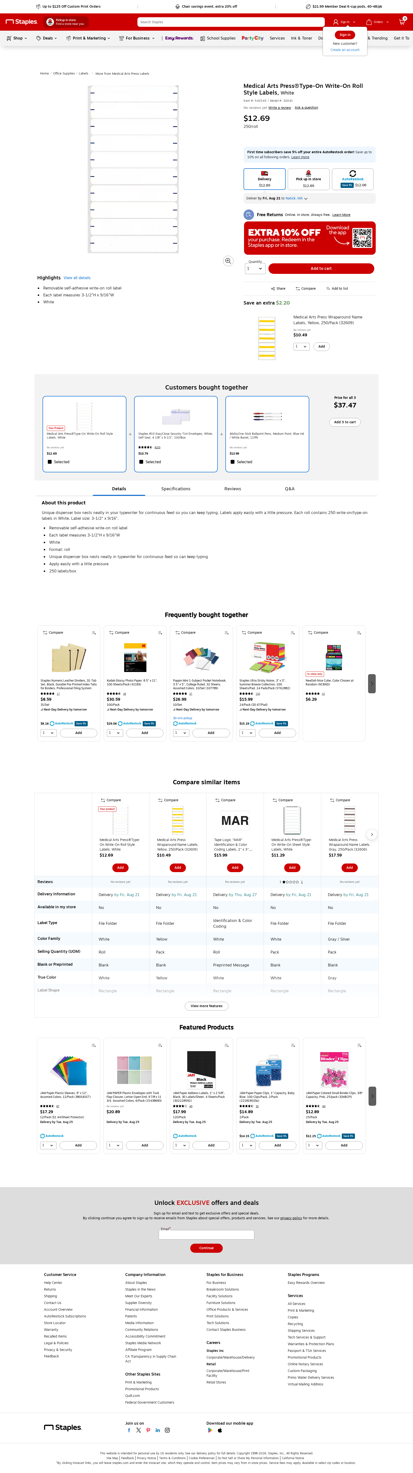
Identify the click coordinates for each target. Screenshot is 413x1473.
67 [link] (57, 1106)
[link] (69, 6)
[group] (69, 683)
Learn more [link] (300, 157)
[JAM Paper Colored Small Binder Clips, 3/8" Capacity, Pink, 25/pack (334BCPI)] (334, 1070)
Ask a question (306, 107)
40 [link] (324, 1106)
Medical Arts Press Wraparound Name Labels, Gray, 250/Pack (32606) (349, 845)
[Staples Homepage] (22, 22)
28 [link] (124, 694)
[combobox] (231, 22)
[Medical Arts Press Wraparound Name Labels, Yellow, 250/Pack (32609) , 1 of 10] (177, 821)
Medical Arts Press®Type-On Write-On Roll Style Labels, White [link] (80, 436)
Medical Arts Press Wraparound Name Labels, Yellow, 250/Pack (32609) (327, 320)
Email (165, 1229)
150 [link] (258, 694)
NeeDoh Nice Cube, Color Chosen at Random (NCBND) (330, 683)
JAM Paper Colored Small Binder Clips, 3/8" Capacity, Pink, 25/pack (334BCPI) (334, 1095)
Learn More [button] (341, 214)
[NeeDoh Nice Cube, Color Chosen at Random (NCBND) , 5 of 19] (334, 657)
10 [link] (323, 694)
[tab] (119, 489)
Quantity (255, 262)
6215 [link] (157, 447)
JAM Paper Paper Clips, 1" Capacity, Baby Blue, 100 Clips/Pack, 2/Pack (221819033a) (267, 1097)
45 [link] (190, 1106)
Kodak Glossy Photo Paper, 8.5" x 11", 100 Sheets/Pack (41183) (132, 683)
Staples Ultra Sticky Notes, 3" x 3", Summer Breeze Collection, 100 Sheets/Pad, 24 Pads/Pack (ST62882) (264, 684)
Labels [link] (83, 73)
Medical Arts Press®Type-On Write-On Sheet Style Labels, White (292, 845)
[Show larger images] (228, 261)
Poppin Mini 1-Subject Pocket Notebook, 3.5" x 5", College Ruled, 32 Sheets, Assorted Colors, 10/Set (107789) (199, 684)
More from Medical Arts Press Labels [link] (122, 73)
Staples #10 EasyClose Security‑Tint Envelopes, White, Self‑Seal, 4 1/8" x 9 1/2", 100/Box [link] (175, 436)
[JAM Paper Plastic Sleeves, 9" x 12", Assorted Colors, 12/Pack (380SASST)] (68, 1070)
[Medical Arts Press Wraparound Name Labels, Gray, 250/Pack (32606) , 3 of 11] (349, 821)
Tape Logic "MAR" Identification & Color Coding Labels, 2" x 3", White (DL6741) (232, 845)
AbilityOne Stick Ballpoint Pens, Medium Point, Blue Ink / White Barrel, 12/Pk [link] (267, 436)
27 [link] (190, 694)
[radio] (265, 179)
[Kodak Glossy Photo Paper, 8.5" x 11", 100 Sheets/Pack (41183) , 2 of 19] (135, 657)
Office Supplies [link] (64, 73)
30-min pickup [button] (182, 718)
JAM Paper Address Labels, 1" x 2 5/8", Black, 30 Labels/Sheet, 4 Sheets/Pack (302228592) (199, 1097)
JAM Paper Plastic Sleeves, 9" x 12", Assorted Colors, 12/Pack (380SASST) (65, 1095)
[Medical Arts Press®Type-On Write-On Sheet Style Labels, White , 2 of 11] (292, 821)
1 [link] (302, 882)
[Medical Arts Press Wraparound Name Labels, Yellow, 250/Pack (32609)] (266, 338)
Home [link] (44, 73)
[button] (320, 22)
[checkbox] (84, 461)
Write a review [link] (279, 107)
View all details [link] (77, 278)
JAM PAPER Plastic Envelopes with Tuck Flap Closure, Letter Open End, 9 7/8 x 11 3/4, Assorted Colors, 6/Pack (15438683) (134, 1097)
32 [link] (257, 1106)
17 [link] (58, 694)
